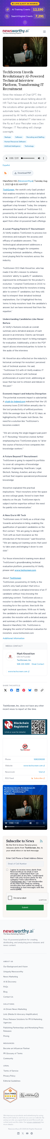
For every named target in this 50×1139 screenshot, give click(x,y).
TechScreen (8, 189)
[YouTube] (27, 1133)
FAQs (5, 986)
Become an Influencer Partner (16, 1048)
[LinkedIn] (18, 1133)
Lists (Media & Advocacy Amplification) (20, 1014)
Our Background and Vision (15, 966)
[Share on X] (5, 690)
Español (6, 165)
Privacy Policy (9, 1076)
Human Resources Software (15, 142)
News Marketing (10, 976)
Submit (25, 907)
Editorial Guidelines (11, 1081)
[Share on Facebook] (11, 690)
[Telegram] (32, 1133)
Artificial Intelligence (12, 146)
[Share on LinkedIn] (17, 690)
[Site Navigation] (44, 31)
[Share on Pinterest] (23, 690)
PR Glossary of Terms (12, 1053)
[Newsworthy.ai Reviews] (10, 1095)
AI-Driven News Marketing (15, 1009)
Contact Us (8, 997)
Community (8, 1058)
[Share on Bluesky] (29, 690)
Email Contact (38, 664)
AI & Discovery (9, 981)
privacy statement (34, 1122)
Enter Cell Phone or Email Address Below (24, 858)
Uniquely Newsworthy (13, 971)
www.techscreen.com (25, 570)
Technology (29, 146)
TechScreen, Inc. (24, 660)
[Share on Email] (36, 690)
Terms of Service (10, 1071)
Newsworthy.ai (25, 181)
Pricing (6, 1036)
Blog (5, 991)
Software (18, 137)
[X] (23, 1133)
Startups (7, 137)
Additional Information (13, 638)
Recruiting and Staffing (35, 137)
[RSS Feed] (6, 173)
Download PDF (24, 173)
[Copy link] (42, 690)
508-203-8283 (23, 664)
